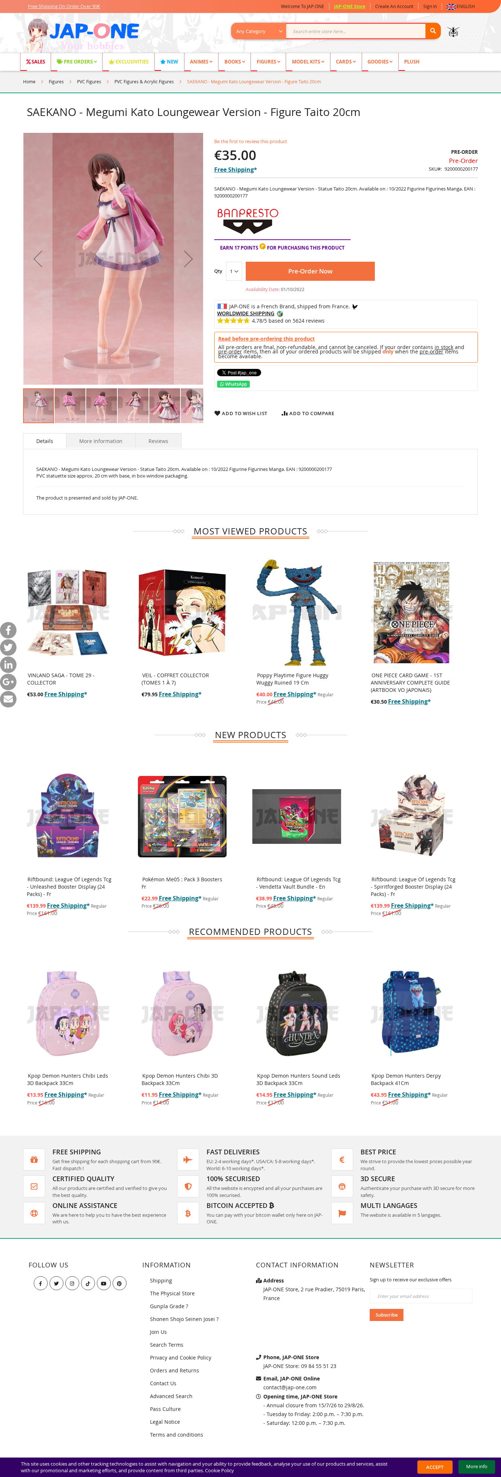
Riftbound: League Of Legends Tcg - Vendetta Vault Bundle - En (298, 883)
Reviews (158, 441)
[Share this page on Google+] (8, 682)
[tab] (44, 440)
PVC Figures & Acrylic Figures (144, 81)
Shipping (161, 1280)
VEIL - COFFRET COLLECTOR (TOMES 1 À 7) (175, 679)
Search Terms (166, 1344)
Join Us (158, 1331)
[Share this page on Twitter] (8, 647)
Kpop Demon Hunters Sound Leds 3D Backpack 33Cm (298, 1079)
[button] (462, 6)
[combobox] (339, 31)
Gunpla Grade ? (169, 1306)
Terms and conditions (176, 1434)
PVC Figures (89, 81)
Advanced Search (171, 1396)
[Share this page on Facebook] (8, 630)
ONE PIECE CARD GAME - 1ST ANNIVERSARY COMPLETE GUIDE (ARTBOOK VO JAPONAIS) (410, 682)
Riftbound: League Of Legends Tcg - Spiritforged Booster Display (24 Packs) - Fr (413, 886)
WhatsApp (235, 384)
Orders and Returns (174, 1370)
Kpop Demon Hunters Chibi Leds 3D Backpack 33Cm (67, 1079)
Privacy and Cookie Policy (180, 1357)
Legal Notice (165, 1421)
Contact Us (163, 1383)
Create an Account (394, 6)
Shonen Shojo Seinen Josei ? (184, 1318)
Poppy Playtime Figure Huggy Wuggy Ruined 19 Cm (292, 679)
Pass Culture (165, 1408)
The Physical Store (172, 1293)
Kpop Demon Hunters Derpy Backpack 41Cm (406, 1079)
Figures (56, 81)
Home (29, 81)
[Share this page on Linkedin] (8, 664)
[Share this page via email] (8, 699)
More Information (100, 441)
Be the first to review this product (250, 141)
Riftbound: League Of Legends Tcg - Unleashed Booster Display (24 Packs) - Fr (69, 886)
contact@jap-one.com (290, 1387)
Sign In (430, 6)
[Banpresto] (247, 235)
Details (44, 441)
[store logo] (82, 37)
